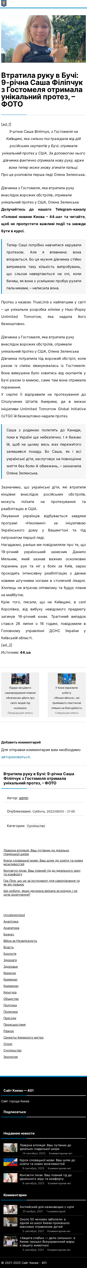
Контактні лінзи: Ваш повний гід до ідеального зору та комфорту (46, 1177)
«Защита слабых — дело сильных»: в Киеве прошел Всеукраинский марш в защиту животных (47, 1241)
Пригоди (9, 1018)
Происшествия (14, 1024)
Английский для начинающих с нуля (47, 1207)
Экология (10, 1057)
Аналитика (11, 928)
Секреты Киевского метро (23, 1037)
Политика (10, 1011)
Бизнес (8, 934)
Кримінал (10, 979)
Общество (11, 999)
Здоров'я (10, 960)
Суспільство (36, 826)
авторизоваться (15, 757)
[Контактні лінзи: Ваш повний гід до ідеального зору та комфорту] (10, 1177)
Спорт (8, 1044)
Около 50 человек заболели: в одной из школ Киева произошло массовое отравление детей (45, 1222)
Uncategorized (14, 915)
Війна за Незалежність (20, 941)
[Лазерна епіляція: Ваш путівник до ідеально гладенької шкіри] (10, 1147)
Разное (8, 1031)
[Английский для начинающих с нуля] (10, 1209)
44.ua (25, 652)
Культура (9, 992)
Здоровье (10, 966)
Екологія (9, 953)
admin (23, 798)
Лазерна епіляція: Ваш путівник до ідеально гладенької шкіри (45, 1147)
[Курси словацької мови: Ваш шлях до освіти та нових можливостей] (10, 1162)
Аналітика (10, 921)
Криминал (11, 986)
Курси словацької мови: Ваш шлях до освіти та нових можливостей (47, 1162)
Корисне (9, 973)
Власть (8, 947)
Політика (10, 1005)
